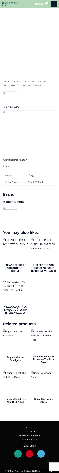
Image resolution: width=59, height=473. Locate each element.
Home (6, 81)
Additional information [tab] (15, 159)
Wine (13, 81)
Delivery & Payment (29, 435)
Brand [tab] (6, 166)
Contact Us (29, 431)
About (29, 427)
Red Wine (21, 81)
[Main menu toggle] (54, 4)
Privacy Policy (29, 439)
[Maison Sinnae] (10, 99)
